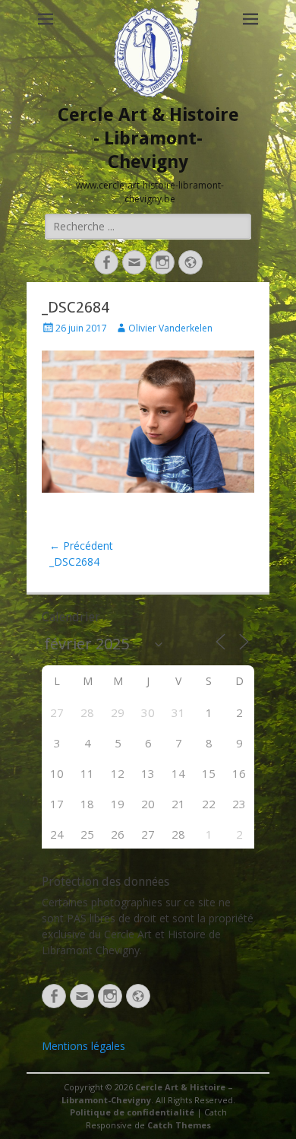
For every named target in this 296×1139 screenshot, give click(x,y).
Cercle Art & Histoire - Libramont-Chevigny (148, 138)
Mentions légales (83, 1046)
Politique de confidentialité (132, 1112)
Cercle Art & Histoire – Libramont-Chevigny (147, 1093)
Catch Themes (179, 1125)
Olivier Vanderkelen (170, 328)
